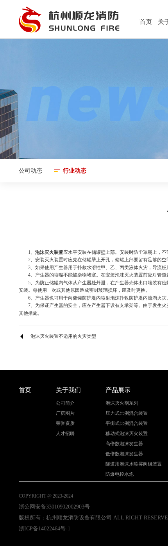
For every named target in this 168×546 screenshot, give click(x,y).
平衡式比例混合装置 (126, 423)
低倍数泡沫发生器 (124, 454)
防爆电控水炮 (119, 474)
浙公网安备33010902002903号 (54, 507)
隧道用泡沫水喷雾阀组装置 (133, 464)
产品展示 (117, 390)
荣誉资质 (65, 423)
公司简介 (65, 403)
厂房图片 (65, 413)
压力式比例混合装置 (126, 413)
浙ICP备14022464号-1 (44, 529)
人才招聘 (65, 433)
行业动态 (74, 171)
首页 (145, 21)
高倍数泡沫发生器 (124, 443)
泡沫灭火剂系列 (121, 403)
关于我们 (68, 390)
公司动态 (30, 171)
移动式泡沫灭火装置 (126, 433)
